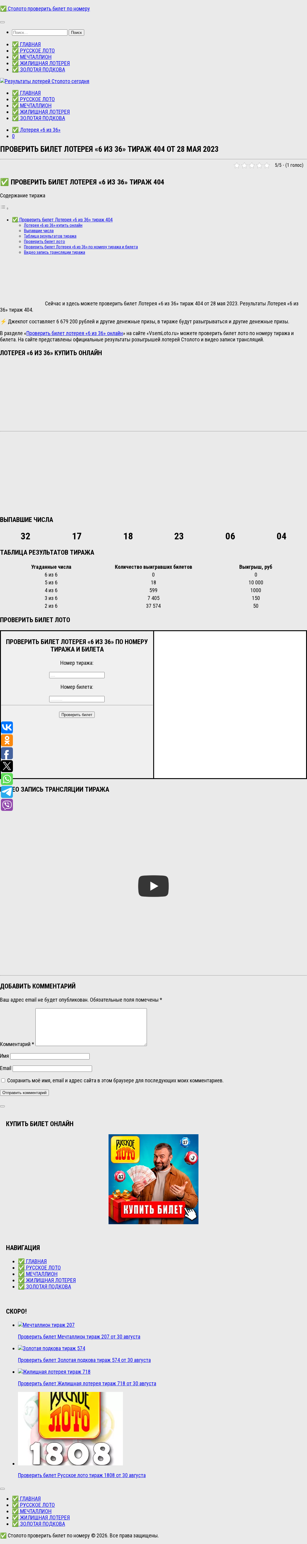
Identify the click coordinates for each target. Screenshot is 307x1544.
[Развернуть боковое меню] (2, 1106)
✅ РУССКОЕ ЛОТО (33, 50)
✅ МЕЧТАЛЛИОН (32, 57)
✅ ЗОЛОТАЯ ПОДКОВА (38, 69)
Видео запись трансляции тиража (54, 252)
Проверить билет (76, 714)
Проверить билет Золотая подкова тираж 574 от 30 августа (84, 1360)
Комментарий (17, 1044)
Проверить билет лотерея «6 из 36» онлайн (74, 333)
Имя (4, 1056)
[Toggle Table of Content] (4, 208)
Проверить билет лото (44, 241)
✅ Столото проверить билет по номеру (45, 8)
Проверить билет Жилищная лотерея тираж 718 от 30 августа (87, 1383)
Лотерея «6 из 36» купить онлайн (53, 225)
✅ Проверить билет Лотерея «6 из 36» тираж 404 (62, 220)
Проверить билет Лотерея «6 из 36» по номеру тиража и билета (81, 247)
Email (5, 1068)
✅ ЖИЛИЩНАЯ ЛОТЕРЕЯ (41, 63)
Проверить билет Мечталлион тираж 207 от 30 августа (79, 1336)
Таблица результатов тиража (50, 236)
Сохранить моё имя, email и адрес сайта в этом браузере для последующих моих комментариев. (115, 1080)
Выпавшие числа (39, 230)
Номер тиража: (77, 663)
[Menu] (2, 22)
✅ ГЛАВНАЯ (26, 44)
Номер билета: (77, 687)
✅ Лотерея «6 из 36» (36, 130)
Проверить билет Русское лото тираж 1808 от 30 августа (82, 1475)
